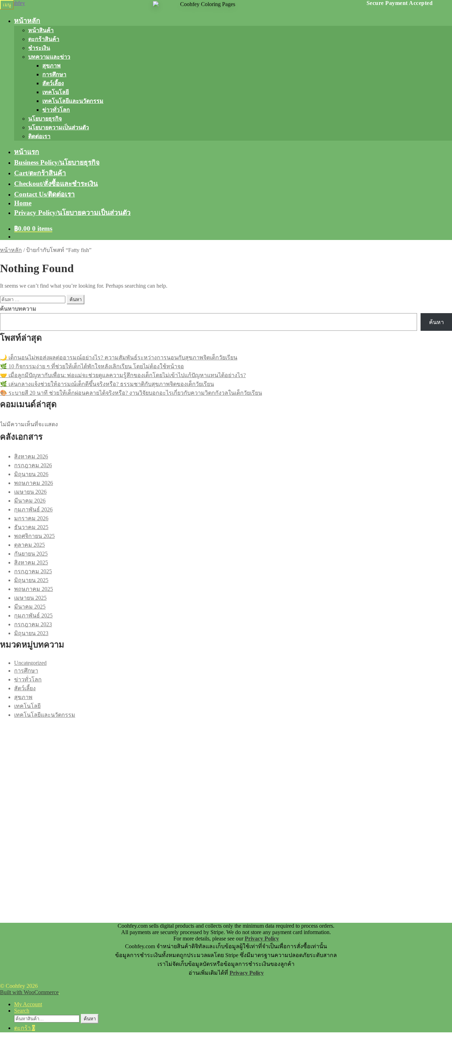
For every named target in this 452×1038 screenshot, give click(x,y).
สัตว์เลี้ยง (53, 83)
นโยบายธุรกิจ (45, 119)
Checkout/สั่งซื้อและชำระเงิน (56, 183)
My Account (28, 1004)
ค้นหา (436, 322)
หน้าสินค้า (41, 30)
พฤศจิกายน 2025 (34, 536)
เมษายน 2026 (30, 492)
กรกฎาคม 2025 (33, 571)
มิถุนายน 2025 (31, 580)
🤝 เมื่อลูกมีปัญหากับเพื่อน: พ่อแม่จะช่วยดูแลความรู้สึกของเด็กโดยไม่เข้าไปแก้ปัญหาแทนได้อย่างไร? (123, 375)
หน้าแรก (26, 152)
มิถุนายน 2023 (31, 633)
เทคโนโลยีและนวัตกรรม (72, 101)
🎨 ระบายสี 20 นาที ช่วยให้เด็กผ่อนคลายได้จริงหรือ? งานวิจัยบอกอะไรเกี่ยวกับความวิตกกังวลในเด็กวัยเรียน (131, 393)
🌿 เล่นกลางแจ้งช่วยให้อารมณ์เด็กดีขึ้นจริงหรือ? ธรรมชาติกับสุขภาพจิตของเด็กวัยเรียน (107, 384)
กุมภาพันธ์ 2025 (33, 615)
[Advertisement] (212, 768)
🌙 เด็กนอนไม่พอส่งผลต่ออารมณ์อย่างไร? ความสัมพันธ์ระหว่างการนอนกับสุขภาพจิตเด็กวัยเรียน (118, 357)
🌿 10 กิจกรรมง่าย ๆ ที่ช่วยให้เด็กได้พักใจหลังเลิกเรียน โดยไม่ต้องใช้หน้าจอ (92, 366)
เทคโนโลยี (55, 92)
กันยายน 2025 (31, 554)
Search (21, 1011)
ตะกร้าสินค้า (43, 39)
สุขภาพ (51, 66)
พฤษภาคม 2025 (33, 589)
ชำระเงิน (39, 48)
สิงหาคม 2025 (31, 562)
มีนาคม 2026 (30, 501)
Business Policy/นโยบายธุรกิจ (57, 162)
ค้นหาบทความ (18, 309)
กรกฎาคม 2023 (33, 624)
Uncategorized (30, 663)
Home (22, 203)
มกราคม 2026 (31, 518)
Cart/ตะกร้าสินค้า (40, 173)
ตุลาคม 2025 (29, 545)
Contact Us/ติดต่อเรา (44, 194)
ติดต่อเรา (39, 136)
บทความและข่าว (49, 57)
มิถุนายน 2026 (31, 474)
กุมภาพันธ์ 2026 (33, 509)
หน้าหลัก (27, 20)
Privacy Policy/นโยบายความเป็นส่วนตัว (72, 212)
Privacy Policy (262, 939)
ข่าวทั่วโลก (56, 110)
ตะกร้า (24, 1028)
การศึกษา (54, 74)
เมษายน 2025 (30, 598)
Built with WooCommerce (29, 992)
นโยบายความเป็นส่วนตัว (58, 127)
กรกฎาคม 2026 (33, 465)
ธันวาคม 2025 (31, 527)
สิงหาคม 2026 (31, 456)
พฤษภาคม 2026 (33, 483)
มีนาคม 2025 (30, 607)
